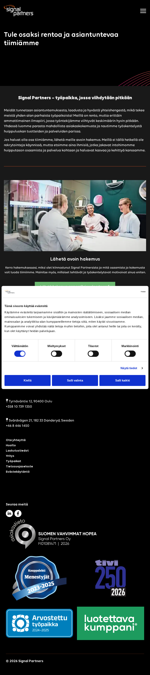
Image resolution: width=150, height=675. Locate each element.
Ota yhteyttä (16, 440)
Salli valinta (75, 380)
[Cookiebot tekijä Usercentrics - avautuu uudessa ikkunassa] (128, 292)
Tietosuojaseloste (19, 466)
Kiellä (27, 380)
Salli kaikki (122, 380)
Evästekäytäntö (18, 471)
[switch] (56, 354)
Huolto (11, 445)
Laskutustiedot (17, 450)
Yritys (10, 456)
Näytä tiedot (129, 368)
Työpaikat (13, 461)
